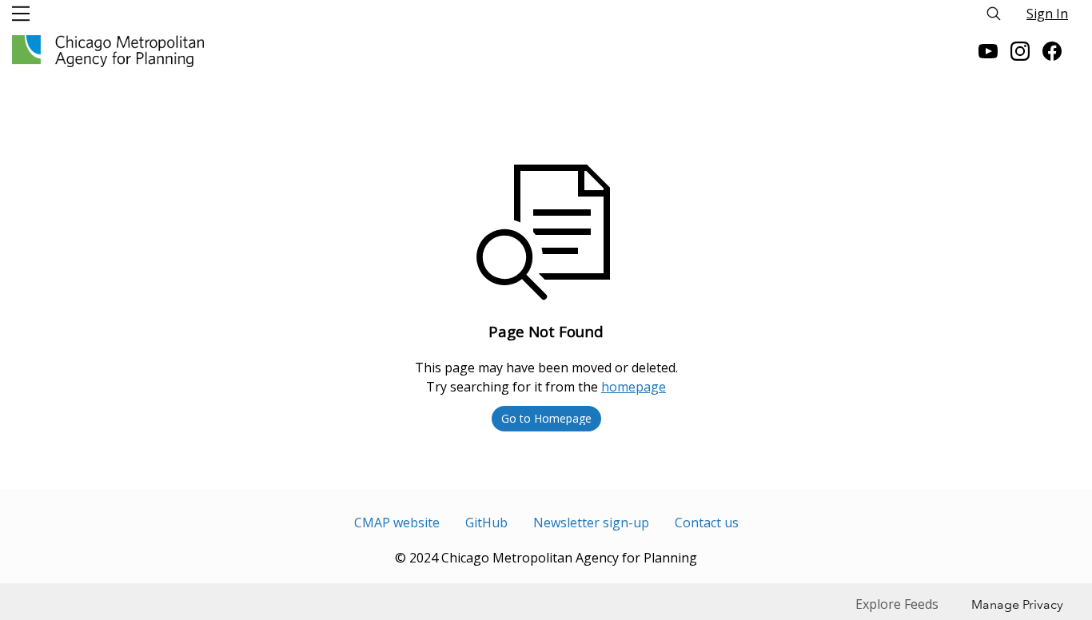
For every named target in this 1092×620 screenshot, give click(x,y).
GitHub (486, 522)
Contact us (707, 522)
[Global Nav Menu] (20, 13)
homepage (633, 386)
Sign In (1047, 13)
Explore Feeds (897, 604)
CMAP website (397, 522)
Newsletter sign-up (591, 522)
